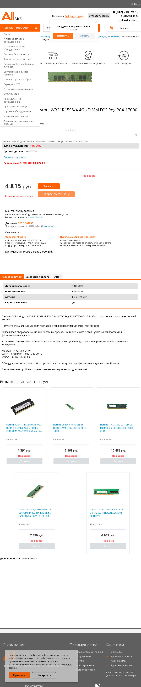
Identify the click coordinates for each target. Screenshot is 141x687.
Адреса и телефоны (121, 665)
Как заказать (118, 660)
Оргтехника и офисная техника (16, 73)
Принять (19, 675)
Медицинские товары (16, 116)
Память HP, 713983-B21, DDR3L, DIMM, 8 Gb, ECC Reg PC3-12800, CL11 (116, 427)
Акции (7, 33)
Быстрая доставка (85, 669)
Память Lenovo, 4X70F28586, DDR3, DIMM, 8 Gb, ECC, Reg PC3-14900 (70, 427)
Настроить (44, 675)
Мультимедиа (11, 93)
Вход (137, 4)
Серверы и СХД (12, 84)
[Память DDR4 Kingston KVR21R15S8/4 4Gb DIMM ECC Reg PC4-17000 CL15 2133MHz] (70, 86)
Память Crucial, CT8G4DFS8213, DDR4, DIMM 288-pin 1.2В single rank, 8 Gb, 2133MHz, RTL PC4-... (35, 512)
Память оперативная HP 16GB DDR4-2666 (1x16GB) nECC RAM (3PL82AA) (106, 512)
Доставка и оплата (121, 656)
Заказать (49, 186)
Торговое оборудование (17, 111)
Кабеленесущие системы (17, 59)
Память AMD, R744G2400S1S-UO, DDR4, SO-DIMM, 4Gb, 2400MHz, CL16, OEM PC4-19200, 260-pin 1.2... (24, 427)
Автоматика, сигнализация (18, 89)
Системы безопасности (16, 54)
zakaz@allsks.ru (128, 20)
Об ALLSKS (116, 651)
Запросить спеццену (56, 194)
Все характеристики (15, 157)
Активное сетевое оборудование (14, 40)
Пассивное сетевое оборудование (14, 48)
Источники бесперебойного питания (19, 65)
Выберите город (74, 15)
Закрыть (84, 35)
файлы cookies (40, 654)
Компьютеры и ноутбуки (17, 79)
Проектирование (84, 665)
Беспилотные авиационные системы (19, 123)
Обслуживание (83, 656)
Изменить (63, 35)
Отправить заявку (99, 15)
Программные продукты (17, 106)
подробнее (48, 226)
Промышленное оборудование (12, 100)
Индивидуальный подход (89, 651)
